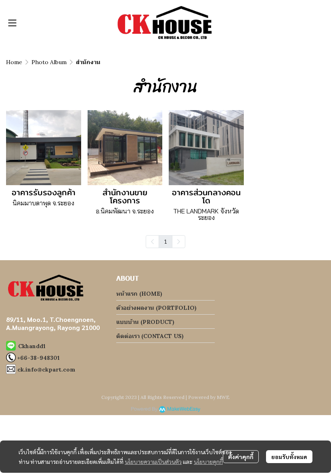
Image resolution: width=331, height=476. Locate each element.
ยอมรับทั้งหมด (289, 456)
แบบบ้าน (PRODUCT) (145, 322)
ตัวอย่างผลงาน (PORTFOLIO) (156, 307)
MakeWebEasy (183, 409)
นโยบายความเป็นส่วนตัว (153, 461)
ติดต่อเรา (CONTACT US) (150, 336)
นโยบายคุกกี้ (208, 461)
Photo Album (49, 62)
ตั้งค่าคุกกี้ (240, 456)
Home (14, 62)
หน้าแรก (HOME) (139, 293)
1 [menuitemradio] (165, 241)
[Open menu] (12, 23)
